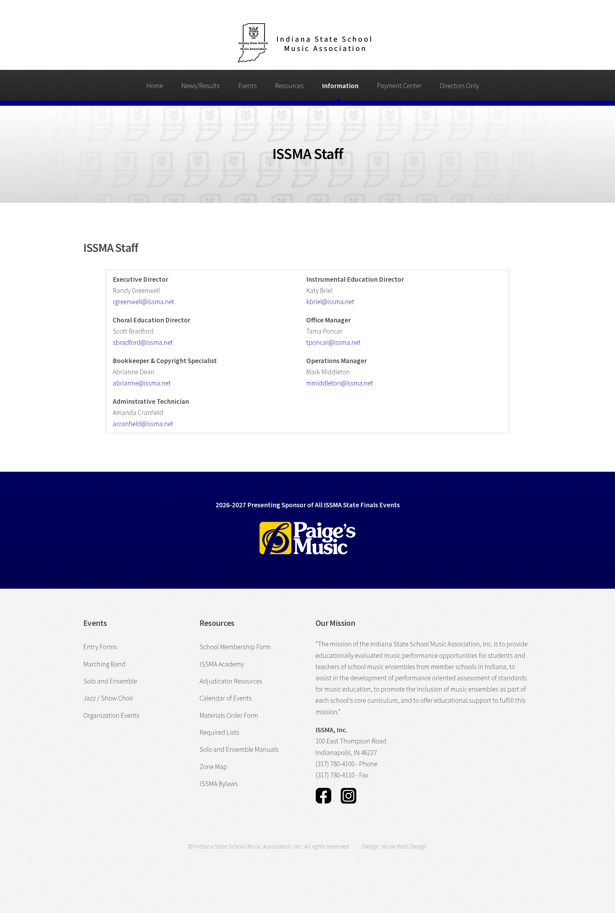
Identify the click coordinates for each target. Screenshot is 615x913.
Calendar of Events (226, 698)
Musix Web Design (404, 846)
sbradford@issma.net (143, 342)
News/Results (200, 85)
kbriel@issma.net (330, 301)
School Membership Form (235, 647)
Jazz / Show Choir (108, 698)
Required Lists (219, 732)
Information (340, 85)
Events (247, 85)
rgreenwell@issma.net (143, 301)
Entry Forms (100, 647)
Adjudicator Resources (231, 681)
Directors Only (459, 85)
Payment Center (399, 85)
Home (154, 85)
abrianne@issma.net (142, 383)
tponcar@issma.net (333, 342)
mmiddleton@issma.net (339, 383)
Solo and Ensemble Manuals (239, 749)
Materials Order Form (229, 715)
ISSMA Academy (222, 664)
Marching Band (104, 664)
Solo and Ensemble (110, 681)
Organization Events (111, 715)
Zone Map (213, 766)
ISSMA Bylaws (219, 783)
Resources (289, 85)
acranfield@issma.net (143, 423)
